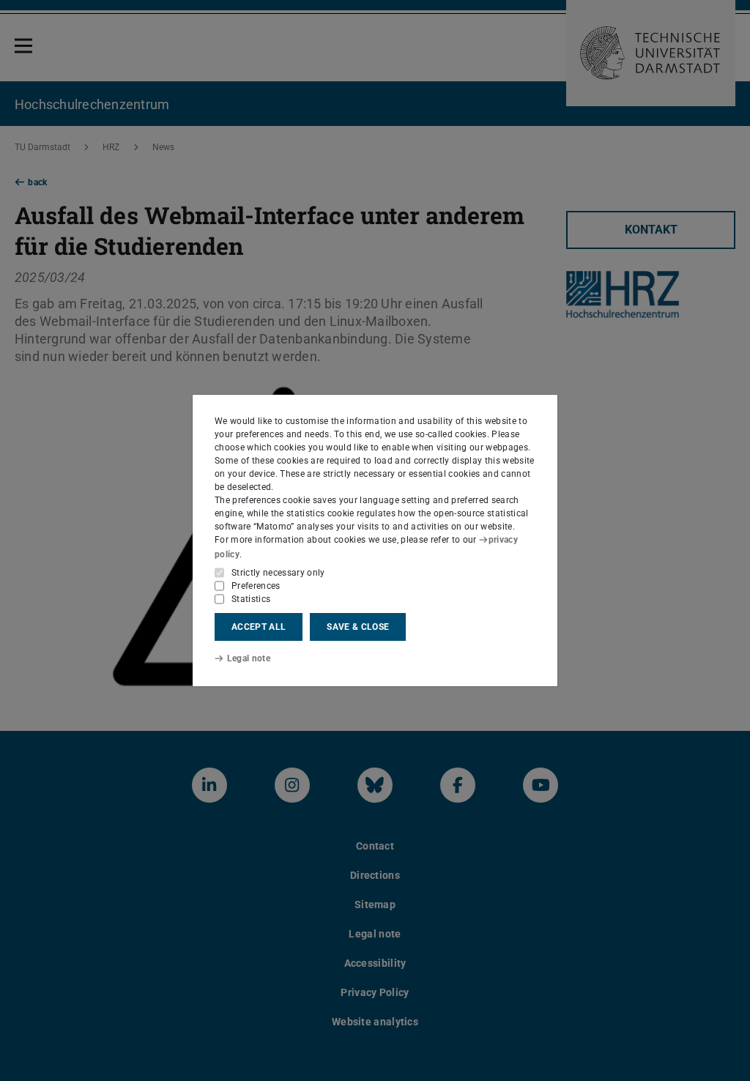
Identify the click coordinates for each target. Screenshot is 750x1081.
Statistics (250, 599)
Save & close (358, 627)
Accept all (258, 627)
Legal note (248, 658)
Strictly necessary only (278, 573)
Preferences (256, 586)
